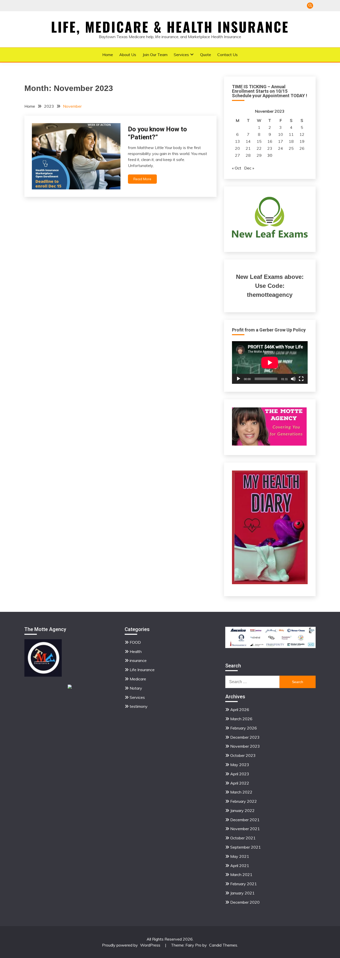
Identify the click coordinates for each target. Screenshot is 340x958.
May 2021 (239, 856)
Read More (142, 179)
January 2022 (242, 810)
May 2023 (239, 764)
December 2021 (245, 819)
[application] (270, 362)
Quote (205, 54)
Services (181, 54)
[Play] (238, 378)
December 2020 (245, 902)
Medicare (138, 678)
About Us (127, 54)
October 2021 (243, 837)
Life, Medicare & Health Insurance (170, 27)
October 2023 (243, 755)
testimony (139, 706)
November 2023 (245, 746)
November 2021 (245, 828)
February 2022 (243, 801)
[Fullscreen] (301, 378)
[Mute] (293, 378)
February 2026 (243, 727)
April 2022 (239, 783)
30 (269, 155)
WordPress (150, 945)
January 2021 (242, 892)
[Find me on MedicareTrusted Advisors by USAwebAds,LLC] (70, 687)
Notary (136, 688)
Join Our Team (155, 54)
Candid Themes (223, 945)
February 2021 (243, 883)
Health (136, 651)
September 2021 (245, 847)
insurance (138, 660)
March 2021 (241, 874)
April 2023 (239, 773)
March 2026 (241, 718)
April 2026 (239, 709)
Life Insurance (142, 669)
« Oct (236, 167)
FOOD (135, 642)
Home (107, 54)
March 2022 (241, 792)
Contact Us (227, 54)
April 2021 (239, 865)
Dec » (249, 167)
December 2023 (245, 737)
